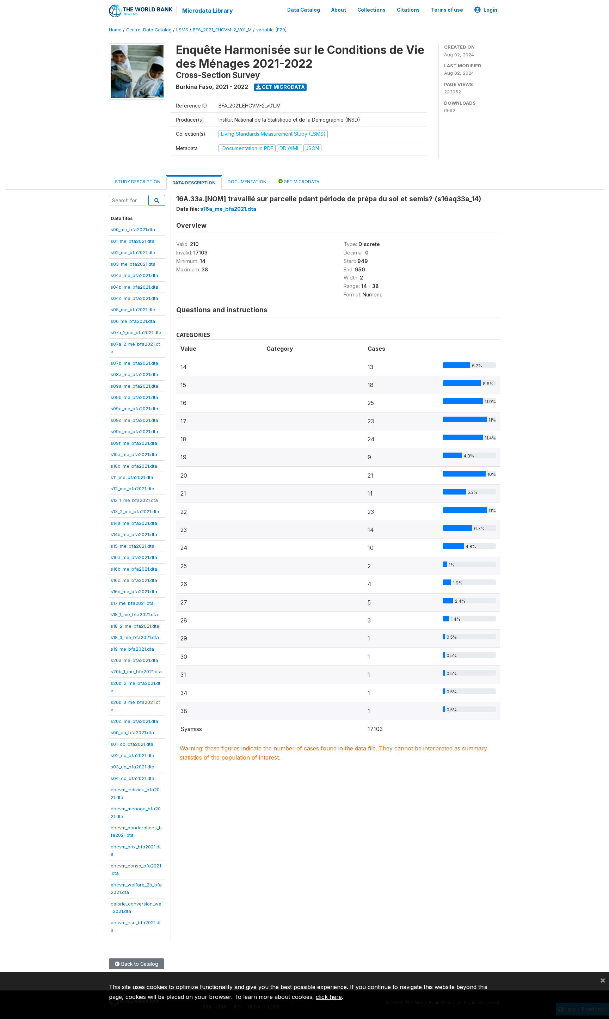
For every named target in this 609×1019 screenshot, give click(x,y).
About (338, 10)
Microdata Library (207, 10)
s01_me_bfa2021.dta (132, 241)
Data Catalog (303, 10)
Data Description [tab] (194, 182)
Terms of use (447, 10)
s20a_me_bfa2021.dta (134, 660)
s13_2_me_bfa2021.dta (135, 511)
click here (329, 996)
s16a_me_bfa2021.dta (134, 557)
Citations (408, 10)
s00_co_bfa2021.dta (132, 732)
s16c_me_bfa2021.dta (134, 580)
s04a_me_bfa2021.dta (134, 275)
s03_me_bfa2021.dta (133, 264)
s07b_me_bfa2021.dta (134, 363)
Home (115, 29)
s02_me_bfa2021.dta (133, 252)
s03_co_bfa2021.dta (132, 766)
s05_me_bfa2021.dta (133, 309)
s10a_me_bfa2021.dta (134, 454)
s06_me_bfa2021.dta (133, 321)
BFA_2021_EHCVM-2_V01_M (222, 29)
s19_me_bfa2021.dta (132, 649)
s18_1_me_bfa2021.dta (134, 614)
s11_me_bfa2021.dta (132, 477)
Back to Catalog (139, 964)
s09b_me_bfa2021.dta (134, 397)
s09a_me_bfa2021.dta (134, 386)
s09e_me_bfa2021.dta (134, 431)
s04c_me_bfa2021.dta (134, 298)
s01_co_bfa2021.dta (132, 744)
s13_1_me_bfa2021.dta (134, 500)
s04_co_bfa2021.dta (132, 778)
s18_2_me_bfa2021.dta (135, 626)
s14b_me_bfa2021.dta (134, 534)
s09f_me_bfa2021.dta (134, 443)
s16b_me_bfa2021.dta (134, 569)
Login (490, 10)
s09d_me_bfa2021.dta (134, 420)
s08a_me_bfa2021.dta (134, 374)
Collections (371, 10)
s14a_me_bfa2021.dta (134, 523)
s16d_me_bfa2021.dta (134, 591)
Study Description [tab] (137, 181)
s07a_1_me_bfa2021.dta (136, 332)
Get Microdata (283, 87)
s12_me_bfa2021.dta (132, 488)
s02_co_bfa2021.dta (132, 755)
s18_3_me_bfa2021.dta (135, 637)
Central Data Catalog (149, 29)
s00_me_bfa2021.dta (133, 229)
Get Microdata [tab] (301, 181)
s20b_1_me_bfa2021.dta (136, 671)
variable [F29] (271, 29)
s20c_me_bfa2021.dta (134, 721)
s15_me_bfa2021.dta (132, 546)
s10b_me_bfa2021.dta (134, 466)
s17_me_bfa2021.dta (132, 603)
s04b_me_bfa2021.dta (134, 287)
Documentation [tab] (247, 181)
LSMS (182, 29)
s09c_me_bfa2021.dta (134, 408)
